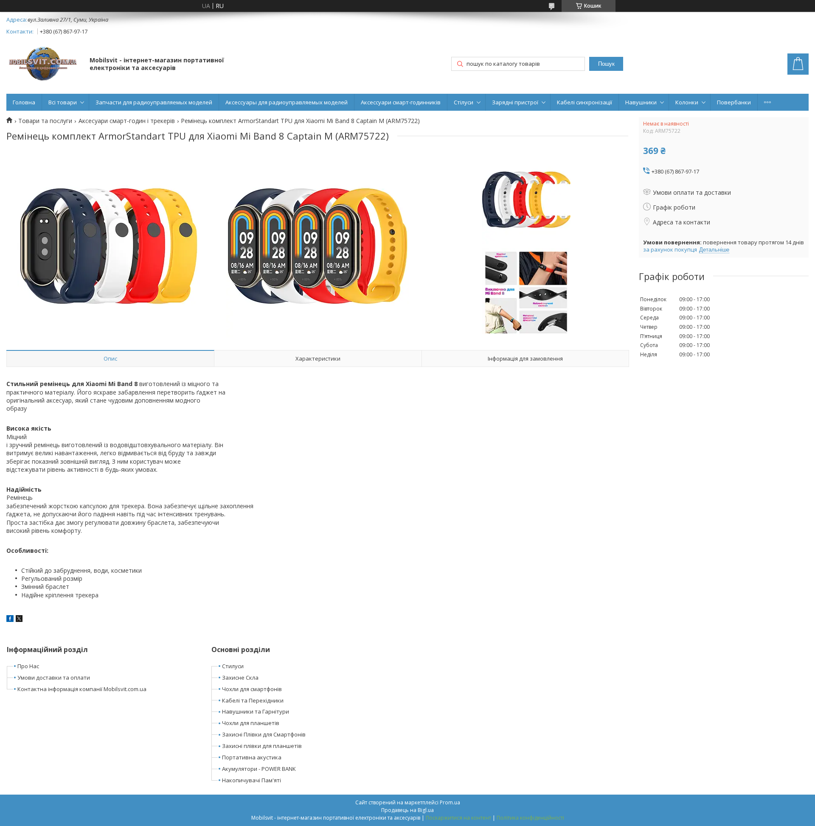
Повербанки (734, 102)
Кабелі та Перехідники (253, 700)
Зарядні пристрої (515, 102)
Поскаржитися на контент (458, 817)
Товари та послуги (45, 121)
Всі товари (62, 102)
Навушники (641, 102)
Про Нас (28, 666)
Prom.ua (450, 802)
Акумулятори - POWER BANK (259, 769)
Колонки (686, 102)
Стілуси (463, 102)
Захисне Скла (240, 677)
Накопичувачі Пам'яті (251, 780)
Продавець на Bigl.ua (407, 810)
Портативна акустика (251, 757)
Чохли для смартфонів (252, 689)
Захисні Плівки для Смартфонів (264, 734)
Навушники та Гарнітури (255, 711)
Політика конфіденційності (530, 817)
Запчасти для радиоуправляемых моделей (154, 102)
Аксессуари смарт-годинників (401, 102)
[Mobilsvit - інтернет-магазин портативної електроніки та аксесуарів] (44, 65)
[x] (19, 620)
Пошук (606, 64)
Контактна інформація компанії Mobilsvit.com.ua (81, 689)
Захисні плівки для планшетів (262, 746)
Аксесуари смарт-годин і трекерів (127, 121)
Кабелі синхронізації (584, 102)
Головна (24, 102)
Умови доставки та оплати (53, 677)
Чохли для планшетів (250, 723)
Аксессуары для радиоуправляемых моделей (286, 102)
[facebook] (10, 620)
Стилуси (233, 666)
